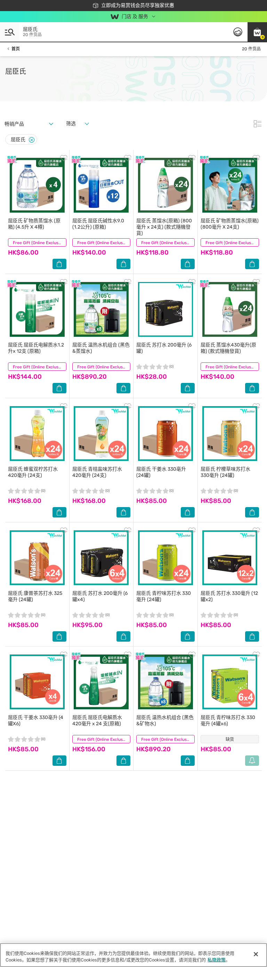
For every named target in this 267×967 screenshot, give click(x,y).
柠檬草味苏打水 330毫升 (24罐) (225, 472)
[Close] (31, 140)
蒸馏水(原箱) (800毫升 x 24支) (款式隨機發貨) (164, 227)
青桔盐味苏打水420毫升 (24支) (97, 472)
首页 (15, 48)
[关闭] (256, 954)
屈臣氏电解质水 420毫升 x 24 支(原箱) (97, 720)
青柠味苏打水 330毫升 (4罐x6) (228, 720)
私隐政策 (217, 959)
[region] (133, 955)
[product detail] (37, 185)
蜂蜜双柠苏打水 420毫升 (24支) (33, 472)
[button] (257, 32)
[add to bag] (59, 264)
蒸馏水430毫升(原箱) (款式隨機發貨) (228, 348)
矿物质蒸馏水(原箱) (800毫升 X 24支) (230, 224)
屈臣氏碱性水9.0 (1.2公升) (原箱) (98, 224)
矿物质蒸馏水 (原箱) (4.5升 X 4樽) (34, 224)
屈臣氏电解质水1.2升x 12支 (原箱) (36, 348)
